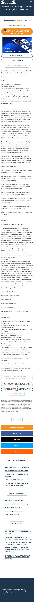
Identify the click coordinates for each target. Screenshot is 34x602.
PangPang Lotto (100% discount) (16, 504)
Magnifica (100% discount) (14, 511)
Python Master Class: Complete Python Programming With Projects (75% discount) (18, 549)
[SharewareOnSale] (9, 2)
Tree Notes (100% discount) (14, 479)
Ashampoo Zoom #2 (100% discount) (17, 467)
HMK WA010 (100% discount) (14, 500)
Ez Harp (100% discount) (13, 507)
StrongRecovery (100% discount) (16, 471)
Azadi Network (25, 593)
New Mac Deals (17, 523)
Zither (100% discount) (12, 514)
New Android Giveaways (17, 494)
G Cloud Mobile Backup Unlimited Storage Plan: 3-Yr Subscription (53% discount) (18, 531)
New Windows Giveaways (17, 460)
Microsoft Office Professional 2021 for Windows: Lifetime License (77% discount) (17, 556)
